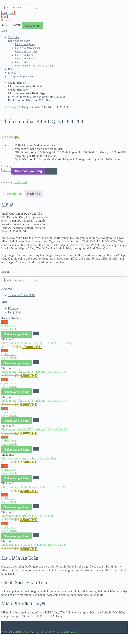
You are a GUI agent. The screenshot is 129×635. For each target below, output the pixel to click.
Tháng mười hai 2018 (21, 295)
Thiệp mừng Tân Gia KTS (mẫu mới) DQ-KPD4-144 (34, 400)
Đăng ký (13, 308)
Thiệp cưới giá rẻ (24, 62)
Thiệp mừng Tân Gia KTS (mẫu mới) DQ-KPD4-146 (34, 371)
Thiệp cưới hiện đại (25, 44)
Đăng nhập (14, 312)
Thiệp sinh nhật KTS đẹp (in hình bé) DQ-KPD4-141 (34, 544)
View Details (9, 329)
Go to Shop (32, 25)
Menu (4, 30)
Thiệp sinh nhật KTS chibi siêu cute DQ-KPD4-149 (33, 487)
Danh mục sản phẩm (19, 40)
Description (14, 193)
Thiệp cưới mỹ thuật (25, 58)
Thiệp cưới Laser (24, 55)
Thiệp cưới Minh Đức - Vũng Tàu (17, 632)
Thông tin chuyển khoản (21, 76)
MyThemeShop (71, 632)
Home (5, 107)
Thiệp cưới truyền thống (27, 47)
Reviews (33, 193)
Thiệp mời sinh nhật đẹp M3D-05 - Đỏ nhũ (27, 515)
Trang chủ (13, 37)
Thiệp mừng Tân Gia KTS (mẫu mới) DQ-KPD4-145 (34, 429)
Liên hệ (12, 72)
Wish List (8, 13)
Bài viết (12, 69)
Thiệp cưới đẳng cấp (26, 51)
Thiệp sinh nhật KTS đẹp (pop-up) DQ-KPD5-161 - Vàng (36, 343)
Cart (4, 16)
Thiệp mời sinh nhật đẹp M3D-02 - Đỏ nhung (29, 458)
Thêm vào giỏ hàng (28, 171)
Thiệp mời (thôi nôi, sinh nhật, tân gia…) (36, 65)
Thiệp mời (15, 107)
